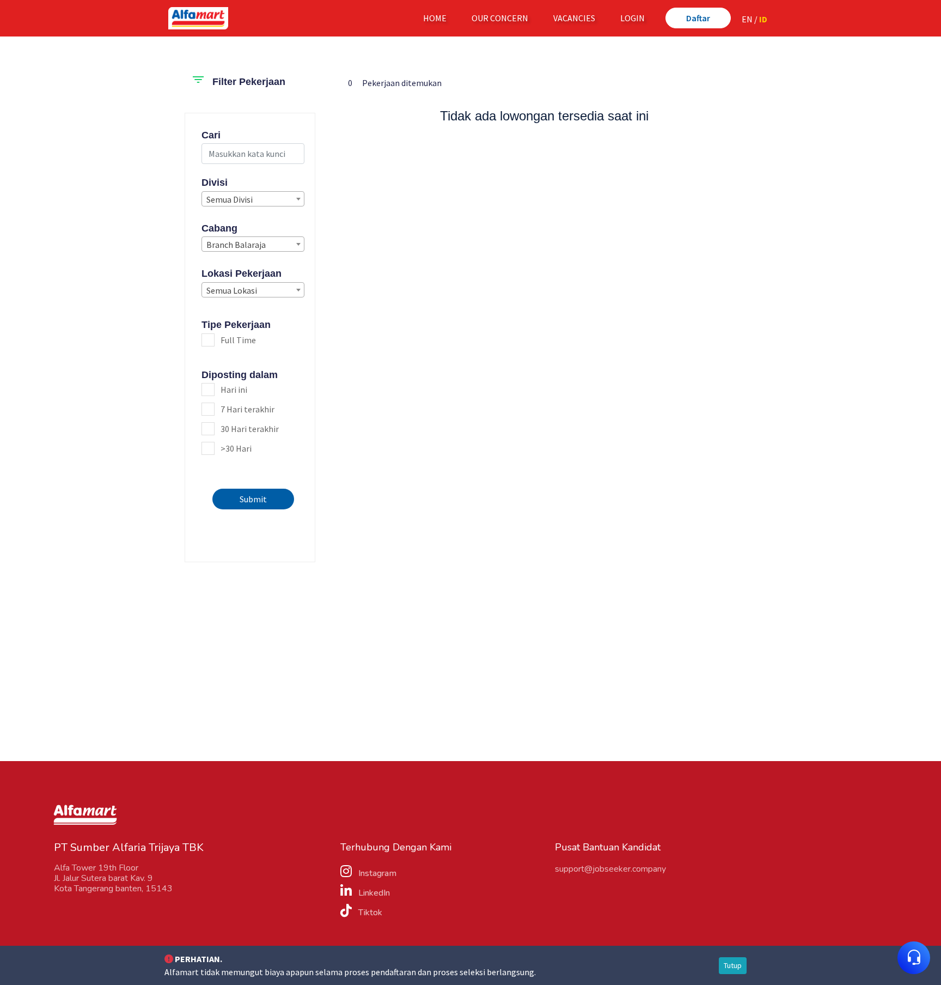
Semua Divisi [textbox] (229, 199)
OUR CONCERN (500, 18)
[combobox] (252, 198)
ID (763, 19)
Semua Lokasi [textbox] (231, 290)
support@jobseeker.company (610, 869)
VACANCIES (574, 18)
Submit (253, 499)
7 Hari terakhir (247, 409)
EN (747, 19)
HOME (437, 17)
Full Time (238, 340)
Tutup (733, 965)
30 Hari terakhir (250, 428)
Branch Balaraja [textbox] (236, 244)
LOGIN (632, 18)
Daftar (698, 18)
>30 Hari (236, 448)
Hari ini (234, 389)
